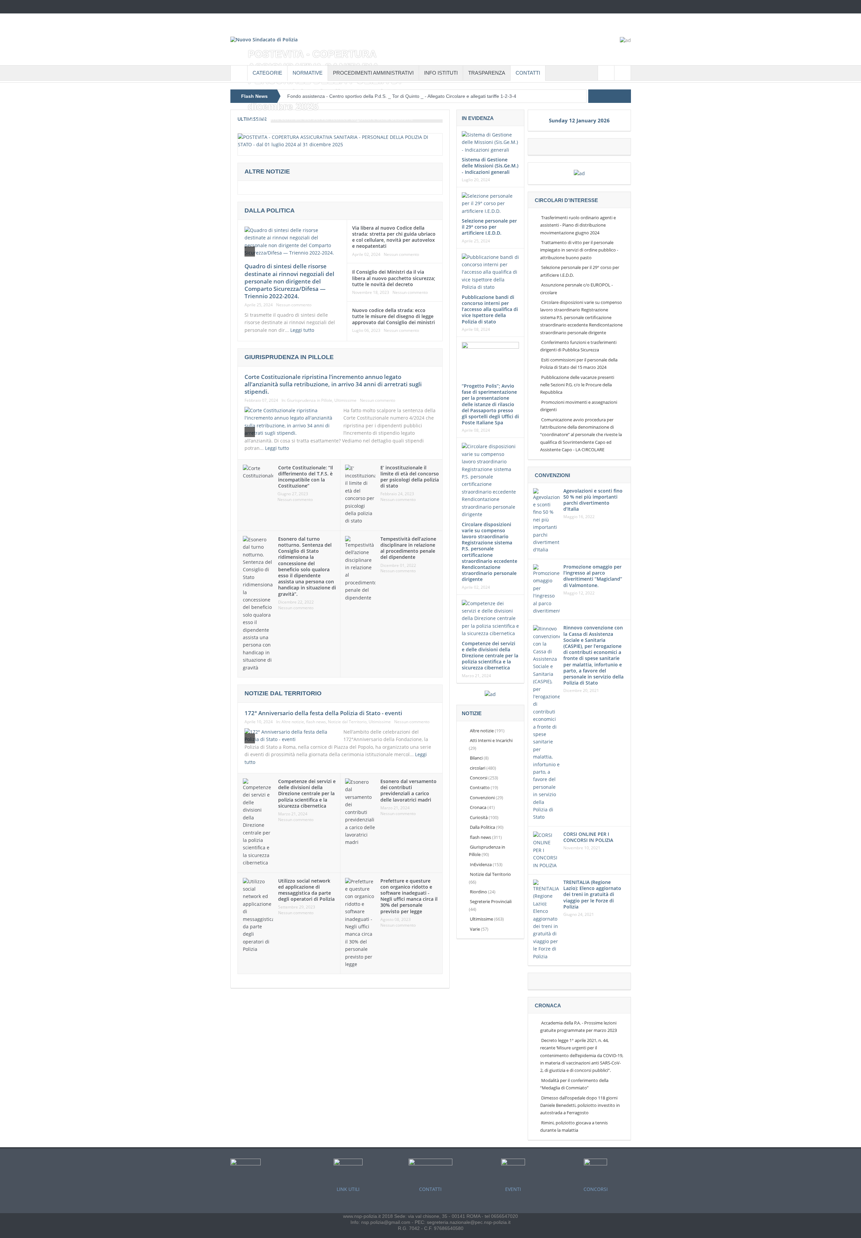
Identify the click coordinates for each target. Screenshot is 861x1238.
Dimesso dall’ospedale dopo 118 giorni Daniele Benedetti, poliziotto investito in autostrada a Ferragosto (580, 1105)
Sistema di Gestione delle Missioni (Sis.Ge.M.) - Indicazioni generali (490, 165)
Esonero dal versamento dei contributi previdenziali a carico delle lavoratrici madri (408, 790)
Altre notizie (293, 722)
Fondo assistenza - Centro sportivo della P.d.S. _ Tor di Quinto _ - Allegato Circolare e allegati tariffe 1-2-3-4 (401, 96)
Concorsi (478, 778)
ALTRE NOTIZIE (267, 171)
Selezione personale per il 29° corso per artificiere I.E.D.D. (489, 227)
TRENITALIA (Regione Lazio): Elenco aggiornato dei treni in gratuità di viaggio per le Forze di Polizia (592, 894)
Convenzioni (482, 798)
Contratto (480, 787)
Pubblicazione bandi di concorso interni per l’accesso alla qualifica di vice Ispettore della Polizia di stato (490, 309)
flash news (316, 722)
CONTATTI (528, 73)
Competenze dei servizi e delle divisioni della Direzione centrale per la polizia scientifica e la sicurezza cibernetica (307, 793)
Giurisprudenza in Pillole (309, 400)
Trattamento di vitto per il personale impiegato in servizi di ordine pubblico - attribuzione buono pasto (579, 250)
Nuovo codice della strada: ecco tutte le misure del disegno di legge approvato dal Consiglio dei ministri (393, 316)
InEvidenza (481, 864)
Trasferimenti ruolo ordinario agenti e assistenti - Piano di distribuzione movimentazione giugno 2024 (578, 225)
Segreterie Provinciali (491, 901)
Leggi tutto (302, 330)
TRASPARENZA (486, 73)
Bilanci (476, 758)
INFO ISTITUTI (441, 73)
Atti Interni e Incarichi (491, 740)
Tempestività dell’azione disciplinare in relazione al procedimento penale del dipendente (408, 548)
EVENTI (513, 1189)
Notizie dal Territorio (347, 722)
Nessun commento (293, 305)
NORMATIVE (308, 73)
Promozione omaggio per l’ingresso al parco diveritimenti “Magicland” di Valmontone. (592, 576)
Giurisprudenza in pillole (289, 357)
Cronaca (478, 807)
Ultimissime (345, 400)
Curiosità (479, 817)
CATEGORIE (267, 73)
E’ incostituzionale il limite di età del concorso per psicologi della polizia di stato (409, 476)
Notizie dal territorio (283, 693)
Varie (475, 929)
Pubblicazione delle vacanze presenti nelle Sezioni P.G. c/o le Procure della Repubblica (577, 384)
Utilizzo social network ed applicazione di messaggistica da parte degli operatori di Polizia (306, 890)
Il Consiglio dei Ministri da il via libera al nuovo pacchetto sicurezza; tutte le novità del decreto (393, 278)
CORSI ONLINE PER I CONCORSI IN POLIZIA (588, 837)
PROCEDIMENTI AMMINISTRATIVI (373, 73)
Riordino (478, 892)
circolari (477, 768)
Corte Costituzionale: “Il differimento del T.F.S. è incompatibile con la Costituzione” (305, 476)
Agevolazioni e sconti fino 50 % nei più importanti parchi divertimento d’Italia (593, 500)
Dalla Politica (270, 210)
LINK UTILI (348, 1189)
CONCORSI (596, 1189)
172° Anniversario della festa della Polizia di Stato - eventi (323, 713)
